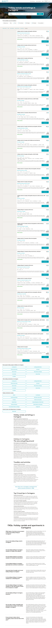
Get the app (33, 1)
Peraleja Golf (38, 406)
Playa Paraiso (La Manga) (38, 371)
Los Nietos (14, 376)
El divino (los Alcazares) (38, 399)
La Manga (14, 399)
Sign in (43, 1)
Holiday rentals (4, 28)
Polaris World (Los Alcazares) (37, 404)
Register (46, 1)
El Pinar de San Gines (14, 369)
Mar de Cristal (14, 371)
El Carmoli (37, 369)
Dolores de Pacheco (14, 404)
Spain (8, 28)
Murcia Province (17, 28)
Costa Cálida (22, 28)
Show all (26, 360)
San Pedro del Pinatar (14, 397)
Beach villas (14, 411)
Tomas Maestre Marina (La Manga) (14, 406)
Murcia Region (12, 28)
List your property (38, 1)
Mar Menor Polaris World (38, 397)
